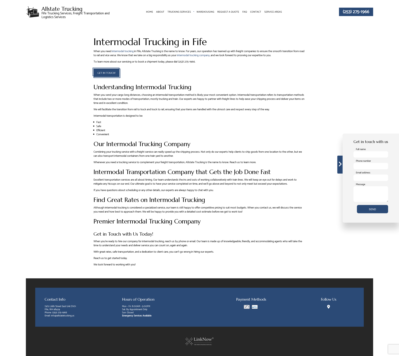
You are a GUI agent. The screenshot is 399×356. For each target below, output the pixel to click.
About (160, 12)
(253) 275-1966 (356, 12)
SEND (372, 209)
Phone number (363, 161)
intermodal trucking (123, 51)
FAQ (244, 12)
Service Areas (273, 12)
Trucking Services (179, 12)
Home (149, 12)
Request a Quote (228, 12)
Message (360, 184)
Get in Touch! (106, 72)
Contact (255, 12)
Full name (361, 149)
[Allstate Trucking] (32, 11)
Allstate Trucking (61, 9)
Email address (363, 172)
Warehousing (205, 12)
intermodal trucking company (193, 55)
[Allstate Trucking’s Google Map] (328, 307)
